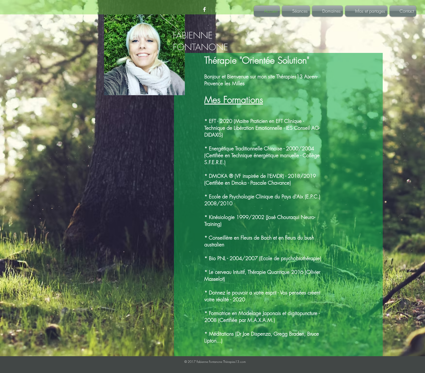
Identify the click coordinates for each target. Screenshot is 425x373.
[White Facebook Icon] (204, 9)
